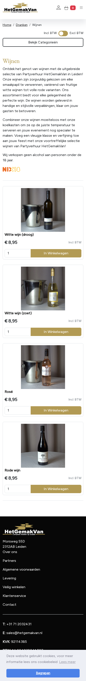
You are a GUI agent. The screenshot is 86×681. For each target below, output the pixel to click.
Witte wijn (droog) (19, 234)
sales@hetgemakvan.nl (22, 633)
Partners (9, 561)
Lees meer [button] (67, 662)
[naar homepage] (20, 8)
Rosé (9, 392)
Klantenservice (14, 596)
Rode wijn (12, 470)
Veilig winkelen (14, 587)
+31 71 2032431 (17, 624)
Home (7, 25)
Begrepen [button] (43, 673)
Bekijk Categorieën (43, 42)
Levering (9, 578)
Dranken (22, 25)
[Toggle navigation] (81, 7)
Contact (9, 604)
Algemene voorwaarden (21, 569)
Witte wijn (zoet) (18, 313)
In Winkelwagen (56, 253)
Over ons (10, 552)
